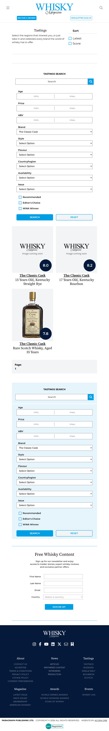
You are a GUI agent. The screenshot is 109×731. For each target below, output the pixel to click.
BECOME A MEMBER (27, 18)
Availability (24, 173)
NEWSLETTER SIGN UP (81, 18)
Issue (21, 184)
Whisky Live (88, 694)
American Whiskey (20, 705)
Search (35, 217)
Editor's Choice (31, 202)
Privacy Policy (20, 674)
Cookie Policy (20, 677)
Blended (88, 667)
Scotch (88, 677)
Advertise (20, 667)
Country (36, 597)
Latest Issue (20, 694)
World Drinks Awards (54, 694)
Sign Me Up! (59, 607)
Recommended (32, 197)
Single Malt (88, 671)
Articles (54, 664)
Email (37, 590)
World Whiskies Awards (54, 698)
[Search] (91, 81)
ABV (20, 115)
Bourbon (88, 674)
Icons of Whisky (54, 701)
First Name (35, 576)
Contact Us (20, 664)
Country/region (27, 161)
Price (21, 103)
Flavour (22, 150)
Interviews (54, 671)
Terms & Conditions (20, 671)
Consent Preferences (20, 681)
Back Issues (20, 698)
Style (21, 138)
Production (54, 674)
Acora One (101, 720)
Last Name (35, 583)
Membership (20, 701)
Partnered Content (54, 667)
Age (20, 91)
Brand (21, 127)
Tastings (89, 664)
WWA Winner (31, 208)
